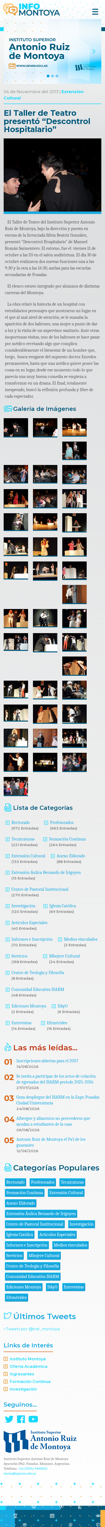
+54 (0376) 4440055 (32, 1468)
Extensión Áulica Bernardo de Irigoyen (46, 872)
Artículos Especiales (29, 922)
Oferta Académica (28, 1366)
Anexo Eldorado (71, 856)
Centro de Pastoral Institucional (39, 889)
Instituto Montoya (28, 1359)
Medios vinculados (80, 939)
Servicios (19, 956)
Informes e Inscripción (31, 939)
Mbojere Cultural (64, 956)
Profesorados (62, 822)
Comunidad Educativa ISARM (37, 989)
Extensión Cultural (28, 856)
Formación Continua (67, 839)
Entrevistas (21, 1022)
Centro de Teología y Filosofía (37, 972)
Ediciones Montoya (28, 1006)
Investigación (23, 905)
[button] (11, 51)
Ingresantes (22, 1374)
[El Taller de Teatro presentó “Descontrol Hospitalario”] (16, 427)
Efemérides (57, 1022)
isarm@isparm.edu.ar (20, 1473)
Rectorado (20, 822)
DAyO (63, 1006)
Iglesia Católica (62, 905)
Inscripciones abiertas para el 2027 (47, 1060)
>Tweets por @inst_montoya (32, 1329)
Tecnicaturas (22, 839)
